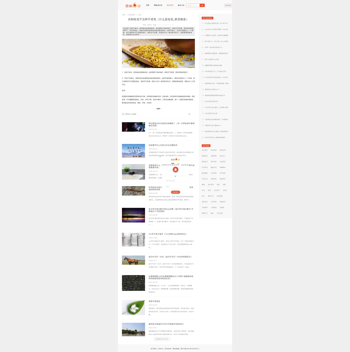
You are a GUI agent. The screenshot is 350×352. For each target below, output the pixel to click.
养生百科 (214, 161)
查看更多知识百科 (162, 339)
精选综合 (205, 161)
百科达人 (223, 156)
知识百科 (170, 5)
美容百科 (205, 202)
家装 (218, 184)
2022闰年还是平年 (211, 101)
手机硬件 (205, 207)
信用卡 (225, 190)
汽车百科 (214, 202)
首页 (147, 5)
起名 (203, 196)
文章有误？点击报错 (130, 114)
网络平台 (211, 196)
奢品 (212, 213)
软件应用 (211, 184)
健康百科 (205, 156)
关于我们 (154, 349)
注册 (178, 163)
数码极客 (205, 173)
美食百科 (214, 179)
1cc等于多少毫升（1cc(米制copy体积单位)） (168, 234)
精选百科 (223, 179)
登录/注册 (228, 5)
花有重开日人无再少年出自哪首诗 (163, 145)
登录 (172, 163)
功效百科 (223, 161)
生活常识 (205, 167)
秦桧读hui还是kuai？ (212, 89)
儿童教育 (214, 207)
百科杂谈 (168, 349)
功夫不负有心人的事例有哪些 (215, 137)
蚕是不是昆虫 (154, 301)
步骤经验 (214, 156)
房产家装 (223, 173)
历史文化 (205, 179)
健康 (203, 184)
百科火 (161, 349)
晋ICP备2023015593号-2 (190, 349)
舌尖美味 (214, 173)
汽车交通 (220, 213)
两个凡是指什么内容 (212, 59)
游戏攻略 (220, 196)
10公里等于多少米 (211, 113)
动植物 (222, 207)
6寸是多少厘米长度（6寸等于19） (217, 23)
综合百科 (205, 150)
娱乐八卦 (181, 5)
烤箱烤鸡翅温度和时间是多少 (215, 95)
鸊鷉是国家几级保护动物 (213, 65)
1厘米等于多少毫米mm (213, 125)
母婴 (224, 184)
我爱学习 (205, 213)
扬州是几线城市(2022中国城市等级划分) (166, 324)
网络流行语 (158, 5)
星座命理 (223, 150)
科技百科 (214, 150)
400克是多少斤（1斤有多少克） (216, 71)
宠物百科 (223, 202)
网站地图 (176, 349)
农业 (203, 190)
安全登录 (175, 192)
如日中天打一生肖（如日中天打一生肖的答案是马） (171, 257)
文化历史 (217, 190)
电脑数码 (223, 167)
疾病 (209, 190)
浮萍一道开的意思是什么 (213, 47)
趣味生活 (214, 167)
